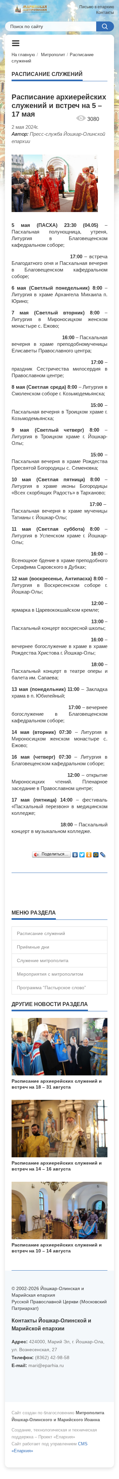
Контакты (105, 13)
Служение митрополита (42, 960)
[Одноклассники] (89, 853)
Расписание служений (41, 933)
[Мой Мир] (96, 853)
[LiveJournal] (102, 853)
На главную (23, 54)
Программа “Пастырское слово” (51, 987)
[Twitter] (82, 853)
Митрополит (53, 54)
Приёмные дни (33, 947)
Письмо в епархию (96, 7)
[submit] (105, 26)
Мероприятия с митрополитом (50, 974)
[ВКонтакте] (75, 853)
